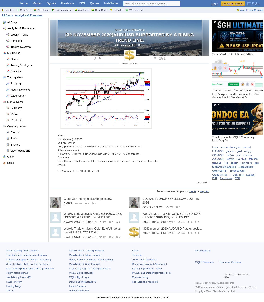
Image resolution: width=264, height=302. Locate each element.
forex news (226, 178)
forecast (253, 158)
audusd (250, 174)
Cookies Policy (140, 277)
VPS (82, 3)
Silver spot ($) (238, 170)
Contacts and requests (145, 281)
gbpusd (230, 151)
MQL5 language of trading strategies (90, 268)
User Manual (84, 263)
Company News (152, 207)
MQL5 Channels (204, 262)
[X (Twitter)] (209, 275)
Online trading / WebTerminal (22, 250)
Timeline (137, 254)
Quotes (94, 3)
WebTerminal (136, 10)
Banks (68, 203)
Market (37, 3)
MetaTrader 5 (202, 250)
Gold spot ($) (219, 170)
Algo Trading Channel (251, 10)
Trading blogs (13, 286)
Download (82, 281)
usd (239, 155)
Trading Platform (86, 250)
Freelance (67, 3)
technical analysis (230, 147)
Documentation (63, 10)
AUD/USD (203, 182)
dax (256, 162)
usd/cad (216, 162)
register (204, 191)
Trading (247, 155)
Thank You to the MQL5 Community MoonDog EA (233, 122)
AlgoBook (83, 10)
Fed (226, 162)
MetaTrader (111, 3)
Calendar (118, 10)
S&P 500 (242, 158)
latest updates (85, 254)
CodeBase (25, 10)
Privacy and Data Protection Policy (151, 272)
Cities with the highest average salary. (88, 198)
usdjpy (248, 151)
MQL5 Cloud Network (81, 272)
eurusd (247, 147)
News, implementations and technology (91, 259)
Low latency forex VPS (18, 277)
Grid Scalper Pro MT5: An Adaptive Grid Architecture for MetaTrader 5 (235, 79)
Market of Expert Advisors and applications (30, 268)
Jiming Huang (129, 64)
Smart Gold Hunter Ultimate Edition (232, 38)
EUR (214, 178)
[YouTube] (214, 275)
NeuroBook (101, 10)
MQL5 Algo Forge (79, 277)
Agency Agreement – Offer (147, 268)
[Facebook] (197, 275)
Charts (9, 290)
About (135, 250)
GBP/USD (217, 155)
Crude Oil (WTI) (221, 174)
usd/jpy (230, 155)
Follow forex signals (17, 272)
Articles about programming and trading (28, 259)
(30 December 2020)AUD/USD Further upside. (172, 228)
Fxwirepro (246, 162)
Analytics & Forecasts (129, 30)
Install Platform (77, 286)
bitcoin (234, 162)
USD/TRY (238, 174)
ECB (237, 178)
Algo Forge (43, 10)
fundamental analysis (224, 166)
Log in (214, 3)
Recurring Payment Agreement (149, 263)
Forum (23, 3)
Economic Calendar (230, 262)
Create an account (232, 3)
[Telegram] (203, 275)
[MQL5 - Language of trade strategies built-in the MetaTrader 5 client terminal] (8, 4)
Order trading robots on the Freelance (27, 263)
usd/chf (230, 158)
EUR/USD (217, 151)
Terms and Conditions (144, 259)
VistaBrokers (246, 166)
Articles (9, 10)
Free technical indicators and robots (26, 254)
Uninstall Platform (79, 290)
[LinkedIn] (220, 275)
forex (215, 147)
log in (192, 191)
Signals (51, 3)
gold (239, 151)
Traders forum (14, 281)
